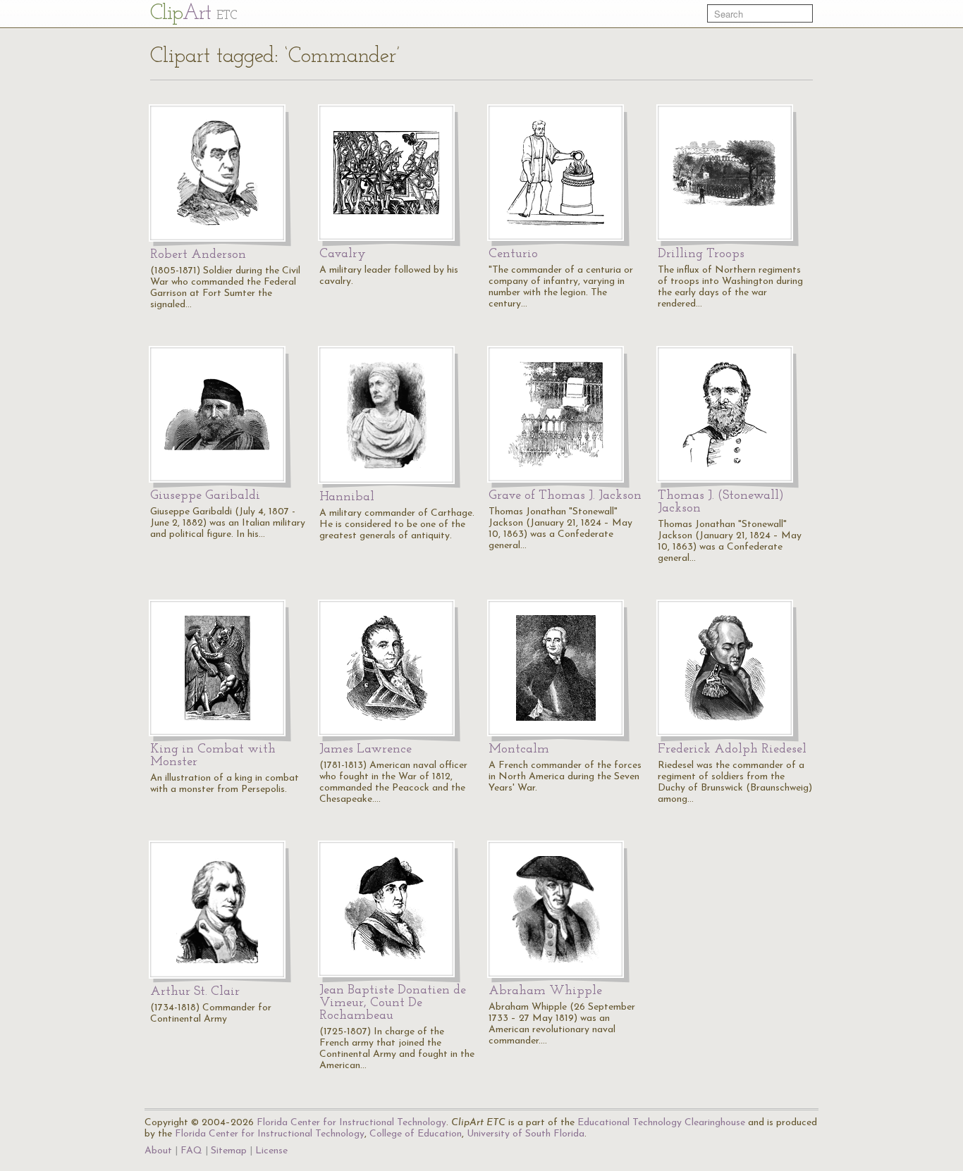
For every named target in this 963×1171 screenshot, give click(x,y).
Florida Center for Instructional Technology (351, 1122)
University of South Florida (525, 1134)
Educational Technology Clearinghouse (661, 1122)
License (271, 1151)
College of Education (415, 1134)
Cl (193, 14)
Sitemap (229, 1151)
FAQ (191, 1151)
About (158, 1151)
